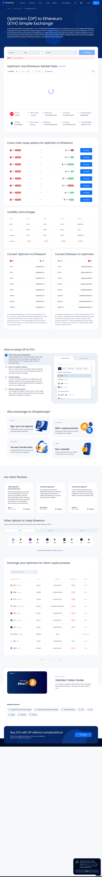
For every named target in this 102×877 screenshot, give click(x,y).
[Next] (96, 477)
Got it (87, 871)
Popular (51, 530)
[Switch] (42, 54)
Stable (82, 530)
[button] (27, 359)
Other (19, 530)
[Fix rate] (42, 51)
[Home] (10, 3)
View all (59, 550)
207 (60, 659)
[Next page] (63, 659)
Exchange (83, 735)
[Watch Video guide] (27, 682)
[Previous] (93, 477)
